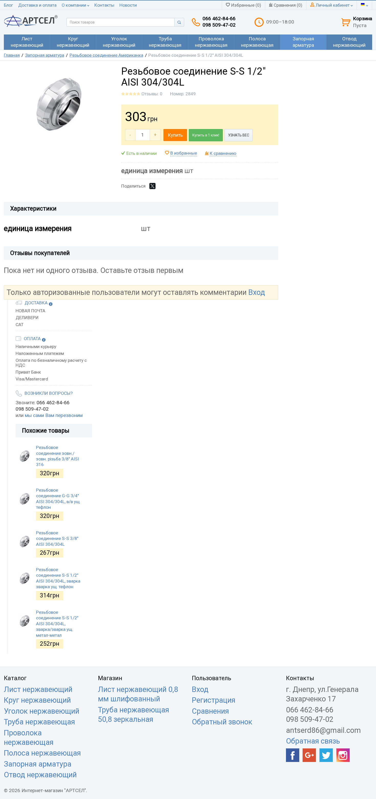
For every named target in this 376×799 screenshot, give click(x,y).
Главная (12, 55)
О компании (74, 5)
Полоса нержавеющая (42, 753)
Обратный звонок (222, 721)
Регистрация (213, 700)
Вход (256, 292)
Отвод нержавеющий (40, 774)
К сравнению (223, 153)
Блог (8, 5)
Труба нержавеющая (39, 721)
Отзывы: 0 (151, 93)
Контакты (104, 5)
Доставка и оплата (37, 5)
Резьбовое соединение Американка (106, 55)
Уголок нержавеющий (41, 711)
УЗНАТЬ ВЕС (238, 135)
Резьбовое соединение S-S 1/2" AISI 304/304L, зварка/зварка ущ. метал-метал (57, 624)
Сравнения (210, 711)
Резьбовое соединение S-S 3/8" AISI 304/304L (57, 538)
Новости (128, 5)
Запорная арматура (44, 55)
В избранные (183, 153)
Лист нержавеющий (38, 689)
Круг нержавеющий (37, 700)
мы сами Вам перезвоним (54, 415)
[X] (152, 186)
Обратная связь (313, 741)
